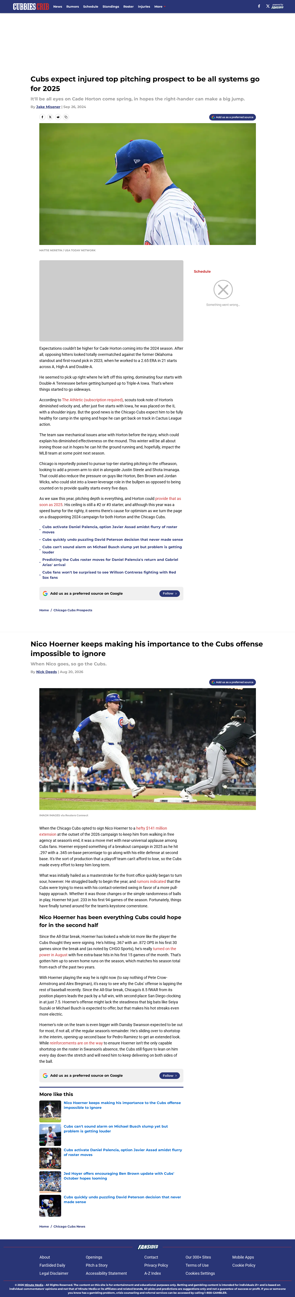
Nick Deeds (46, 672)
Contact (151, 1257)
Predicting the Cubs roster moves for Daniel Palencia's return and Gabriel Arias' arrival (110, 562)
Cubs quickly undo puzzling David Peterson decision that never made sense (112, 539)
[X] (268, 6)
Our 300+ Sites (198, 1257)
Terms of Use (197, 1265)
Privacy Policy (156, 1265)
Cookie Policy (243, 1265)
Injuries (144, 7)
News (57, 7)
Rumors (72, 7)
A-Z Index (152, 1273)
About (45, 1257)
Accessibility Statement (106, 1273)
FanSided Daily (52, 1265)
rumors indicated (151, 881)
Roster (128, 7)
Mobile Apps (243, 1257)
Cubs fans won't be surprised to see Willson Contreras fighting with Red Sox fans (109, 575)
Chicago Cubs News (69, 1226)
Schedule (90, 7)
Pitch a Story (97, 1265)
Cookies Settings (200, 1273)
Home (44, 610)
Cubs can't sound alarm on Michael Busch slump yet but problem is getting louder (112, 549)
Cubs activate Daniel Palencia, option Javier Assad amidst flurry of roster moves (109, 529)
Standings (111, 7)
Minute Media (34, 1285)
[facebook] (259, 6)
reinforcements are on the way (76, 1043)
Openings (94, 1257)
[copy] (66, 117)
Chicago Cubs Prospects (72, 610)
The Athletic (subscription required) (92, 400)
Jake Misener (48, 107)
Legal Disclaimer (54, 1273)
